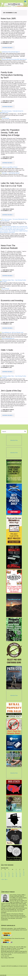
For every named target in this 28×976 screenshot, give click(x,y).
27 (9, 876)
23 (20, 875)
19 (5, 875)
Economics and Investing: (12, 300)
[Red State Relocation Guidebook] (14, 787)
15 (16, 873)
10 (23, 872)
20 (9, 875)
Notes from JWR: (8, 18)
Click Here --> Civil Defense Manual (9, 173)
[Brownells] (14, 530)
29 (16, 876)
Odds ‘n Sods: (7, 350)
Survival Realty (4, 118)
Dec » (6, 879)
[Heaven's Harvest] (14, 581)
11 (1, 873)
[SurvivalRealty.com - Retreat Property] (14, 710)
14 (12, 873)
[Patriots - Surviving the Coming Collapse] (14, 677)
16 (20, 873)
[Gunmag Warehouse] (14, 557)
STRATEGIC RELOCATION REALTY (10, 52)
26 (5, 876)
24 (23, 875)
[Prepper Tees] (14, 836)
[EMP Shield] (14, 743)
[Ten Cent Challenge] (14, 853)
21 (12, 875)
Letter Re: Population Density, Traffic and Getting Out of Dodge (10, 132)
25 (1, 876)
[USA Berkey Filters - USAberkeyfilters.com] (14, 759)
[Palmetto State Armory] (14, 499)
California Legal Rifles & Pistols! (8, 167)
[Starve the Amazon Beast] (14, 726)
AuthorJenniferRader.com (7, 338)
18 (1, 875)
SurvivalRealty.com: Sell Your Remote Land (11, 332)
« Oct (2, 879)
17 (23, 873)
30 (20, 876)
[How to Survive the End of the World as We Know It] (14, 471)
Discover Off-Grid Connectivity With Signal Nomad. (13, 59)
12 (5, 873)
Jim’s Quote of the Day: (11, 391)
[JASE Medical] (14, 804)
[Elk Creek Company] (14, 653)
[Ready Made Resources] (14, 629)
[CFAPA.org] (14, 820)
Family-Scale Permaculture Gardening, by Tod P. (12, 75)
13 (9, 873)
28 (12, 876)
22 (16, 875)
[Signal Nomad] (14, 605)
